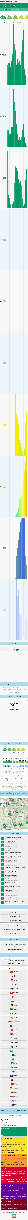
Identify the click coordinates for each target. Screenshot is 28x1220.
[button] (14, 812)
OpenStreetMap (19, 829)
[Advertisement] (14, 667)
